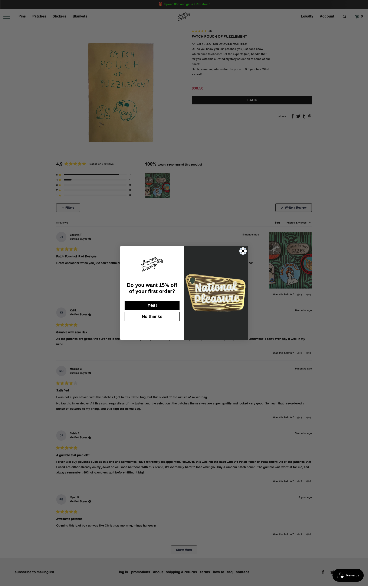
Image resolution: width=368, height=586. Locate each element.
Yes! (152, 305)
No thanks (152, 316)
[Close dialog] (243, 251)
